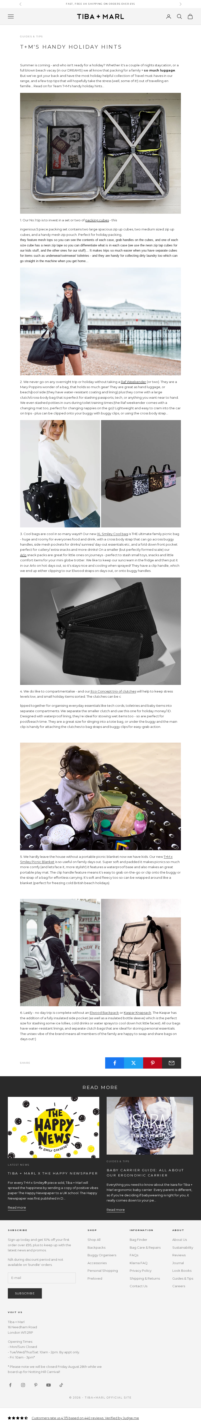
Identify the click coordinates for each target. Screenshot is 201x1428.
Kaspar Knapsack (137, 1013)
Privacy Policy (140, 1270)
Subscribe (25, 1293)
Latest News (18, 1164)
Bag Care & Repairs (145, 1247)
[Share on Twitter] (133, 1063)
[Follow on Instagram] (23, 1385)
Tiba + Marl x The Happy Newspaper (53, 1173)
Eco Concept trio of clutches (113, 691)
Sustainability (182, 1247)
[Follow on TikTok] (61, 1385)
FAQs (134, 1255)
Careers (178, 1286)
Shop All (94, 1240)
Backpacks (96, 1247)
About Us (179, 1240)
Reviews (179, 1255)
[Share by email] (171, 1063)
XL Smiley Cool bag (112, 534)
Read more (17, 1207)
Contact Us (138, 1286)
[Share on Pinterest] (152, 1063)
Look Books (181, 1270)
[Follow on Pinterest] (35, 1385)
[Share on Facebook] (114, 1063)
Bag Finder (138, 1240)
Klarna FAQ (139, 1263)
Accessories (97, 1263)
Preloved (95, 1278)
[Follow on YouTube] (48, 1385)
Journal (178, 1263)
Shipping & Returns (145, 1278)
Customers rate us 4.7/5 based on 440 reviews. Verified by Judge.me (85, 1418)
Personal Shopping (103, 1270)
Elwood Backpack (104, 1013)
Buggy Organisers (102, 1255)
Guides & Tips (31, 36)
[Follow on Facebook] (10, 1385)
